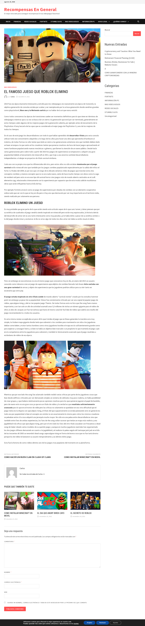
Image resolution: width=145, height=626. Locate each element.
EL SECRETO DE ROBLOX (81, 513)
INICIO (8, 21)
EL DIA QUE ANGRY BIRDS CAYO (50, 513)
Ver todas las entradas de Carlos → (32, 474)
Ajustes (115, 623)
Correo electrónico (13, 582)
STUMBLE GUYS (56, 21)
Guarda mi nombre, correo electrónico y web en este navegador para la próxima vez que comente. (47, 603)
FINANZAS (17, 21)
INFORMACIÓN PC (88, 21)
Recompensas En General (30, 9)
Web (5, 592)
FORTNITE (43, 21)
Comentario (9, 541)
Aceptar (89, 623)
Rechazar (102, 623)
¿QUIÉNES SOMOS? (120, 21)
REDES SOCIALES (30, 21)
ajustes (76, 624)
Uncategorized (110, 116)
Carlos (13, 97)
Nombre (7, 572)
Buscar (107, 30)
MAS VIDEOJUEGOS (72, 21)
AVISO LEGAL (102, 21)
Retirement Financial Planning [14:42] (119, 58)
